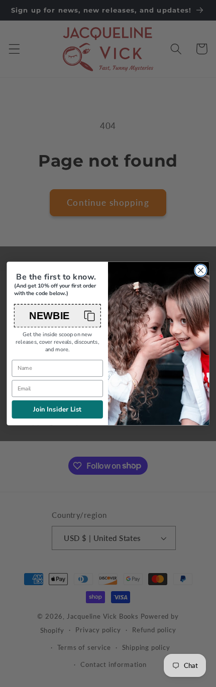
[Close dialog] (201, 270)
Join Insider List (57, 409)
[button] (57, 316)
